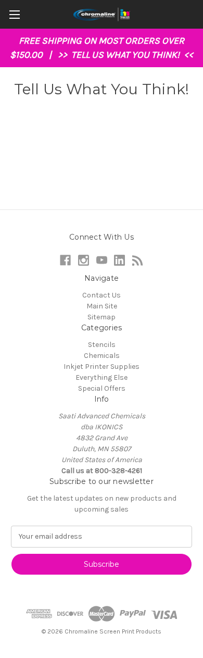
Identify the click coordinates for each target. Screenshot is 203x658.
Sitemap (101, 317)
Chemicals (102, 355)
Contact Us (101, 295)
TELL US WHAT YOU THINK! (126, 54)
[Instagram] (83, 260)
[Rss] (137, 260)
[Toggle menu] (14, 14)
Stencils (102, 344)
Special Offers (101, 388)
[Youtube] (101, 260)
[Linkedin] (119, 260)
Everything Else (101, 377)
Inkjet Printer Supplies (101, 366)
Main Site (101, 306)
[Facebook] (65, 260)
